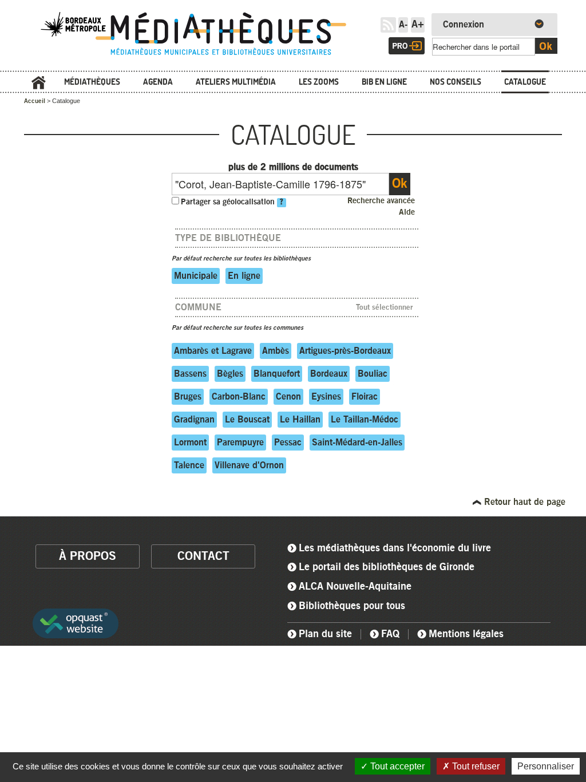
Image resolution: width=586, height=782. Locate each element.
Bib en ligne (384, 81)
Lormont (190, 442)
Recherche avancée (381, 201)
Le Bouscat (247, 419)
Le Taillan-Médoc (364, 419)
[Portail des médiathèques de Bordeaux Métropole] (201, 56)
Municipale (195, 276)
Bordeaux (328, 373)
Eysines (326, 396)
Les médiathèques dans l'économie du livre (395, 548)
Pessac (288, 442)
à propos (87, 556)
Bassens (190, 373)
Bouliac (372, 373)
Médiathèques (92, 81)
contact (203, 556)
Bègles (230, 373)
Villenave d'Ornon (249, 465)
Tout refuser (475, 766)
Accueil (38, 82)
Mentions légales (466, 634)
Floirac (364, 396)
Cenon (288, 396)
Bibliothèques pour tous (352, 606)
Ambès (275, 351)
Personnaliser (545, 766)
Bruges (187, 396)
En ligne (244, 276)
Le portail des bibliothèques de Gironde (386, 567)
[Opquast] (75, 627)
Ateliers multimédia (236, 81)
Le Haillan (300, 419)
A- (403, 24)
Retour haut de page (523, 502)
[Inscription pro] (407, 45)
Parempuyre (240, 442)
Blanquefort (277, 373)
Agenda (158, 81)
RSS (388, 25)
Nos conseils (455, 81)
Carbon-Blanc (239, 396)
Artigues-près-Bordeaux (345, 351)
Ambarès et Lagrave (213, 351)
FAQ (390, 634)
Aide (407, 212)
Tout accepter (396, 766)
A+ (417, 24)
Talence (189, 465)
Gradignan (194, 419)
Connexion (463, 24)
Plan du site (325, 634)
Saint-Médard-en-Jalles (357, 442)
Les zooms (319, 81)
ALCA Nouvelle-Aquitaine (355, 587)
